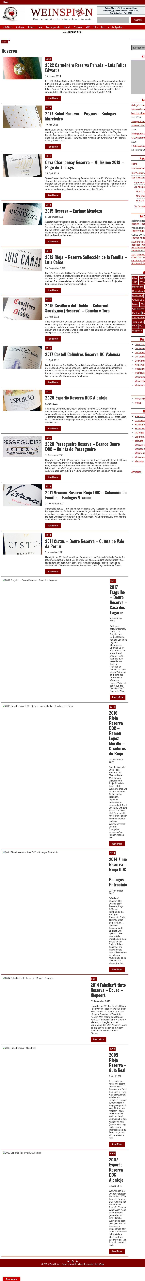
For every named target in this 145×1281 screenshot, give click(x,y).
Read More (54, 99)
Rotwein (31, 27)
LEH (94, 27)
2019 (134, 282)
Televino (139, 441)
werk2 (138, 402)
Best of (67, 27)
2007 (134, 278)
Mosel (135, 304)
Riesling (136, 313)
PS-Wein (139, 432)
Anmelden (136, 472)
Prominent (78, 27)
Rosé (40, 27)
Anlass (103, 27)
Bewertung (137, 287)
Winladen (139, 461)
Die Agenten (116, 27)
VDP (87, 27)
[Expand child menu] (98, 27)
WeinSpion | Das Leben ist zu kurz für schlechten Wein (76, 1264)
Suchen (138, 19)
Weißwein (20, 27)
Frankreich (137, 295)
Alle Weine (7, 27)
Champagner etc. (53, 27)
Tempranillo (138, 322)
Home (5, 2)
